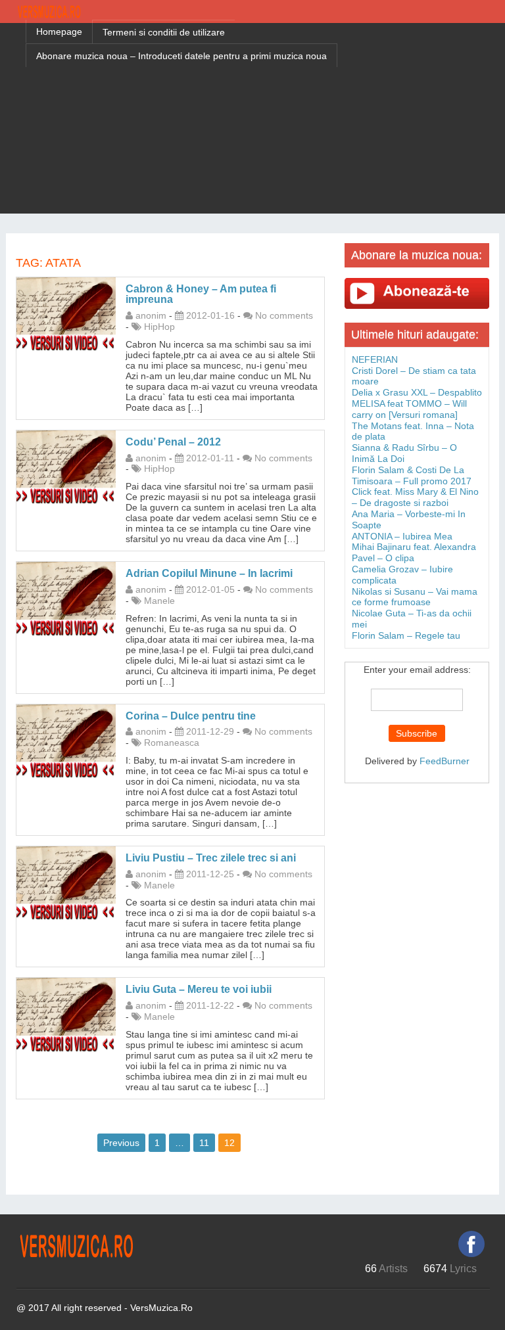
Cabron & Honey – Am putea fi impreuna (201, 294)
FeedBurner (444, 761)
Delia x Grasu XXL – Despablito (417, 392)
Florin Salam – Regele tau (406, 635)
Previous (121, 1142)
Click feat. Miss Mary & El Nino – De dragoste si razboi (415, 497)
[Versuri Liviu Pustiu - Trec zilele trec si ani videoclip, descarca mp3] (66, 882)
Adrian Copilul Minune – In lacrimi (209, 573)
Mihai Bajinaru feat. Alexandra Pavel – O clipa (414, 552)
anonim (150, 315)
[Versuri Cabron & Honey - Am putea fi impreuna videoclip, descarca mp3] (66, 313)
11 (204, 1142)
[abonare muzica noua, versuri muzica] (417, 293)
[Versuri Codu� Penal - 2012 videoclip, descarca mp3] (66, 466)
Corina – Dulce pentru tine (191, 716)
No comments (284, 315)
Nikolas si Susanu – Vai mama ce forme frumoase (414, 597)
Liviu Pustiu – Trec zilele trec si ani (211, 857)
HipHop (159, 326)
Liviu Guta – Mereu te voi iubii (199, 989)
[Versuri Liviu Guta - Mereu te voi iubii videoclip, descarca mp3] (66, 1014)
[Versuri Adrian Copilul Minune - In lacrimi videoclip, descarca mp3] (66, 598)
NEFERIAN (375, 359)
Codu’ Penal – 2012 (173, 441)
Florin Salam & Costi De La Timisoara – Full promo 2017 (411, 475)
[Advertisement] (252, 122)
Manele (159, 600)
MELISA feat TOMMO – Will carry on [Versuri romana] (409, 409)
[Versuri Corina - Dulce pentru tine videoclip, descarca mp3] (66, 740)
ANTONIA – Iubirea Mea (402, 536)
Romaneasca (171, 742)
